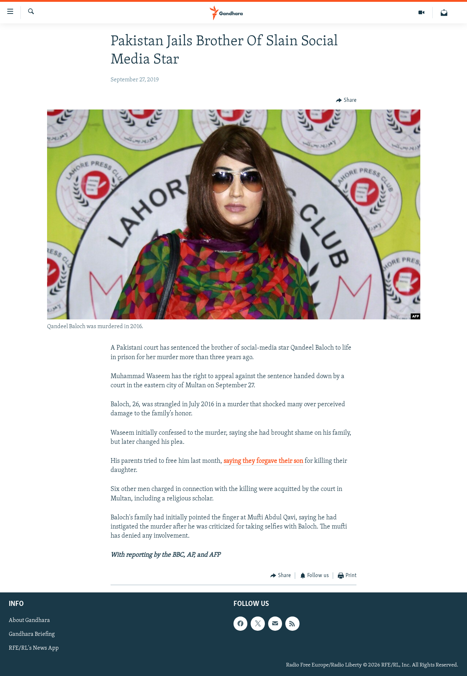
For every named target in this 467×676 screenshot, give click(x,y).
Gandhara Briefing (32, 634)
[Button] (346, 100)
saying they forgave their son (263, 461)
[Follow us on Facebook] (240, 623)
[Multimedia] (421, 12)
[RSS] (292, 623)
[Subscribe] (275, 623)
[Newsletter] (444, 12)
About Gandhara (29, 620)
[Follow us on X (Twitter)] (258, 623)
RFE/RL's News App (34, 648)
